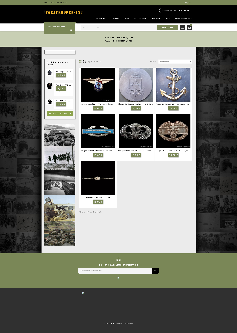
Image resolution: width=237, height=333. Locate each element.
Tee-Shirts (114, 19)
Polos (126, 19)
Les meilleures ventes (60, 113)
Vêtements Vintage (184, 19)
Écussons (100, 19)
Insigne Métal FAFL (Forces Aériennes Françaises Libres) (105, 104)
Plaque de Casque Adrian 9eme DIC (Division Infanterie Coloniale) (147, 104)
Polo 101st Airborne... (64, 101)
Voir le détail (97, 87)
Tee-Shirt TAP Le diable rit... (64, 85)
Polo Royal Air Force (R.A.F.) (64, 72)
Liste (84, 61)
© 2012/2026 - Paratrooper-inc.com (119, 323)
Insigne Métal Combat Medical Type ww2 (174, 151)
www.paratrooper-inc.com (55, 2)
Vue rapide (103, 87)
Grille (80, 61)
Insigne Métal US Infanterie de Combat (98, 151)
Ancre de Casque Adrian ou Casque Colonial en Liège (180, 104)
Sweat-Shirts (140, 19)
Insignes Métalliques (161, 19)
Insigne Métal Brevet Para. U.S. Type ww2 (137, 151)
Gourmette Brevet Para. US (98, 197)
